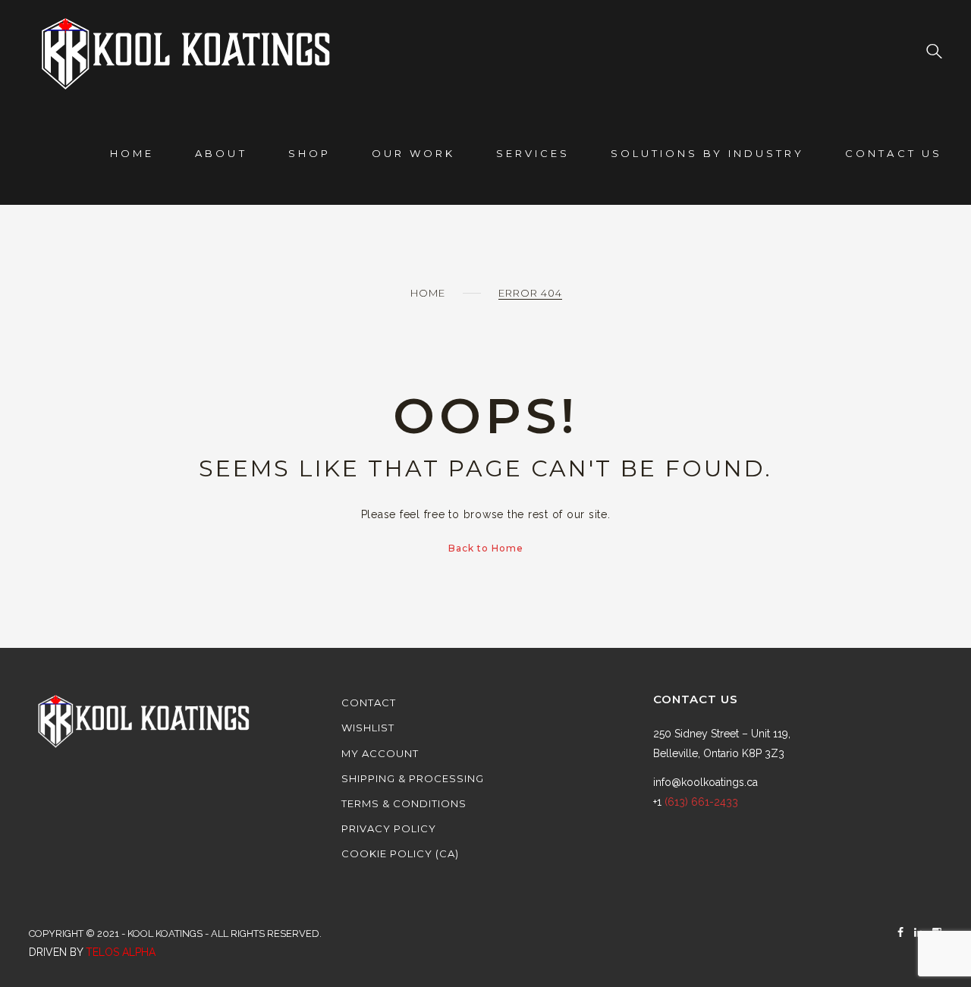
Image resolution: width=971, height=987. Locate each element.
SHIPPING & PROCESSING (412, 778)
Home (427, 293)
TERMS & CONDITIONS (404, 803)
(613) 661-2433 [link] (701, 802)
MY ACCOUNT (380, 753)
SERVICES (533, 153)
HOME (132, 153)
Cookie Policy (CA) (400, 853)
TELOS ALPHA (121, 952)
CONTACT (368, 702)
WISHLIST (367, 727)
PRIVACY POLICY (388, 828)
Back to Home (485, 548)
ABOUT (221, 153)
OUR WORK (413, 153)
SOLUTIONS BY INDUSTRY (707, 153)
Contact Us (893, 153)
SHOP (309, 153)
